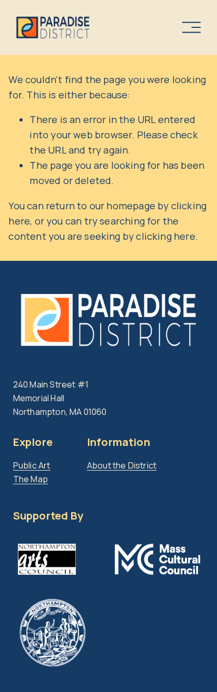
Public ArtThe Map (32, 472)
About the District (121, 465)
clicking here (165, 236)
